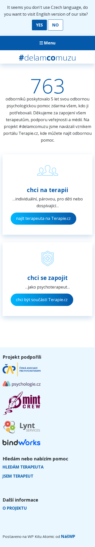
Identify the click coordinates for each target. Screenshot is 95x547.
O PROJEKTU (15, 508)
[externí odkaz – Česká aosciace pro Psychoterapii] (22, 375)
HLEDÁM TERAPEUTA (23, 467)
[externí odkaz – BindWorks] (21, 444)
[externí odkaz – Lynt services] (22, 433)
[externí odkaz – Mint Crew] (22, 413)
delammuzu (47, 57)
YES (39, 25)
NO (55, 25)
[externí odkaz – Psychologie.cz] (22, 385)
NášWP (68, 536)
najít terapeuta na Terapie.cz (43, 218)
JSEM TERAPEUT (18, 476)
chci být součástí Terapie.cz (42, 299)
